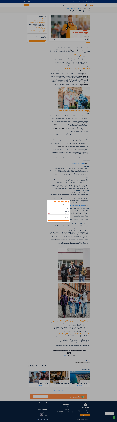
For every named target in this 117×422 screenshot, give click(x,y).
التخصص (67, 215)
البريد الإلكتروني (66, 206)
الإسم (68, 202)
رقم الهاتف (67, 211)
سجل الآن (58, 220)
